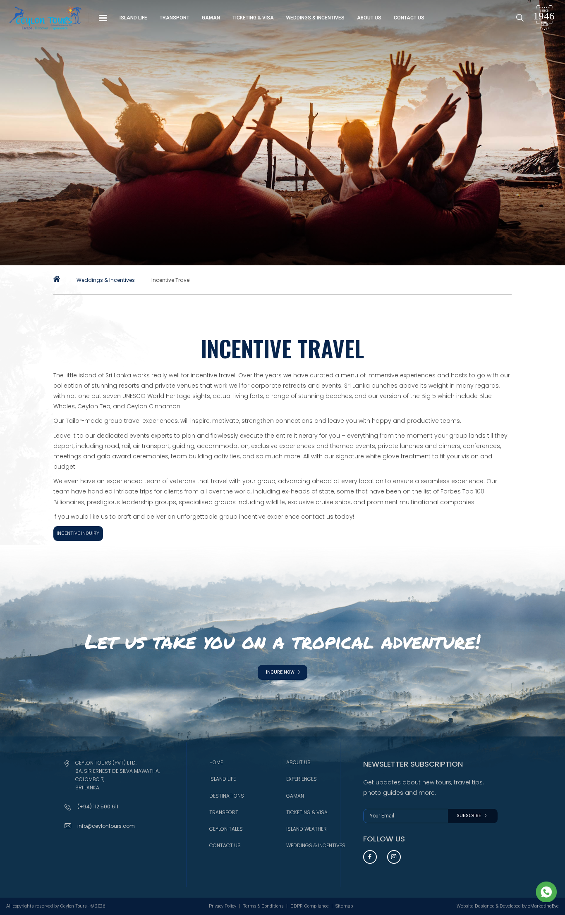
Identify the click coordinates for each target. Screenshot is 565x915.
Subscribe (469, 815)
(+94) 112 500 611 (97, 806)
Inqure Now (281, 672)
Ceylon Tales (226, 828)
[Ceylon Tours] (56, 280)
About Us (369, 18)
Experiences (301, 778)
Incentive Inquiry (78, 533)
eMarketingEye (543, 906)
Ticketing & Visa (253, 18)
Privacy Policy (222, 906)
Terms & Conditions (263, 906)
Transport (174, 18)
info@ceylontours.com (106, 825)
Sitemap (344, 906)
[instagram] (394, 857)
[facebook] (370, 857)
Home (216, 762)
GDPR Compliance (309, 906)
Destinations (226, 795)
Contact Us (409, 18)
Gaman (211, 18)
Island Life (133, 18)
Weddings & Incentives (315, 18)
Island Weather (306, 828)
